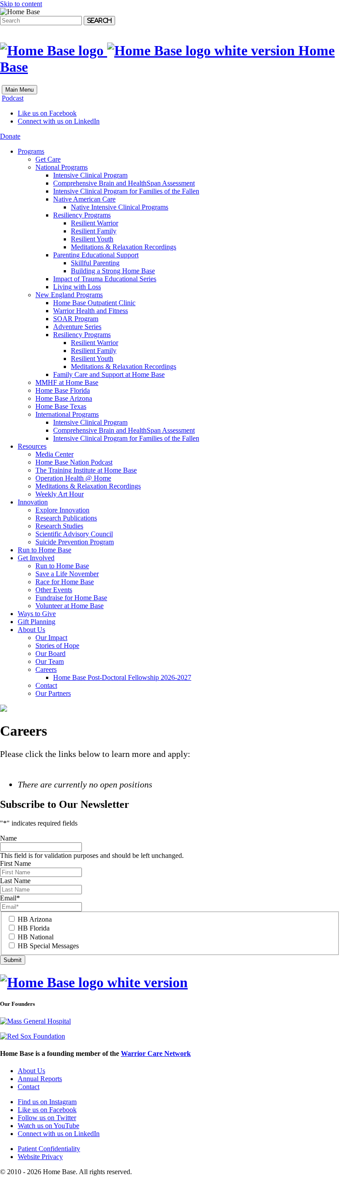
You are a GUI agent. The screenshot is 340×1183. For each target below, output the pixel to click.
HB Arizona (35, 919)
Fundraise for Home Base (71, 597)
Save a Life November (67, 574)
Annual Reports (40, 1078)
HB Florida (34, 928)
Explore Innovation (62, 510)
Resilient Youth (92, 239)
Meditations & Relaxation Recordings (123, 247)
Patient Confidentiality (49, 1148)
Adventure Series (77, 326)
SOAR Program (75, 318)
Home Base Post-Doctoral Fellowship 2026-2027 (122, 677)
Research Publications (66, 518)
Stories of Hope (57, 645)
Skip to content (21, 4)
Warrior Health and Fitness (90, 310)
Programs (31, 151)
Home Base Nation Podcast (73, 462)
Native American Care (84, 199)
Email (10, 898)
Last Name (15, 880)
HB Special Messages (48, 946)
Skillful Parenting (95, 263)
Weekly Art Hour (59, 494)
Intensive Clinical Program (90, 175)
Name (8, 838)
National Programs (61, 167)
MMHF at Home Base (66, 382)
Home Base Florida (62, 390)
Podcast (12, 98)
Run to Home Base (44, 550)
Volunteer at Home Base (69, 605)
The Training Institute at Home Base (86, 470)
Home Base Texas (60, 406)
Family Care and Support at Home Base (109, 374)
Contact (46, 685)
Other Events (53, 589)
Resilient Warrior (94, 223)
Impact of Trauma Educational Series (104, 279)
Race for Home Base (64, 582)
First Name (15, 863)
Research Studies (59, 526)
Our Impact (51, 637)
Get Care (48, 159)
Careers (46, 669)
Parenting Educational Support (96, 255)
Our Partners (53, 693)
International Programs (67, 414)
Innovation (33, 502)
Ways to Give (37, 613)
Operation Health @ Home (73, 478)
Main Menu (19, 89)
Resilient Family (93, 231)
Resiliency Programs (82, 215)
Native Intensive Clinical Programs (119, 207)
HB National (36, 937)
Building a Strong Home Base (113, 271)
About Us (31, 629)
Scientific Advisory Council (74, 534)
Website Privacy (40, 1156)
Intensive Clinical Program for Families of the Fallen (126, 191)
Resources (32, 446)
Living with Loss (77, 287)
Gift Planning (36, 621)
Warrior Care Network (156, 1053)
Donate (10, 136)
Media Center (54, 454)
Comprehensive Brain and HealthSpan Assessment (124, 183)
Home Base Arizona (63, 398)
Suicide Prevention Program (74, 542)
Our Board (50, 653)
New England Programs (69, 295)
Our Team (49, 661)
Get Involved (36, 558)
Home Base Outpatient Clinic (94, 302)
